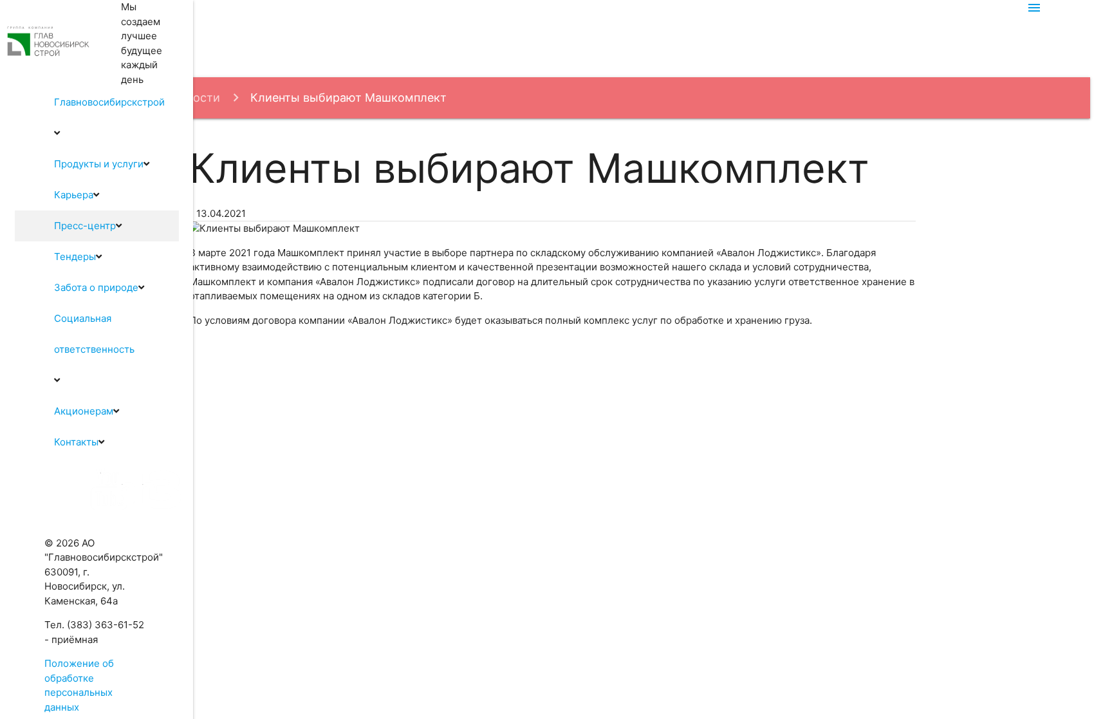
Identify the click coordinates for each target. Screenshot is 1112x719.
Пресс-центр (85, 225)
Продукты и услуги (99, 164)
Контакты (76, 442)
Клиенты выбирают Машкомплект (348, 97)
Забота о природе (96, 287)
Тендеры (75, 256)
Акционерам (83, 411)
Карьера (73, 195)
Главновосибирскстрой (109, 102)
